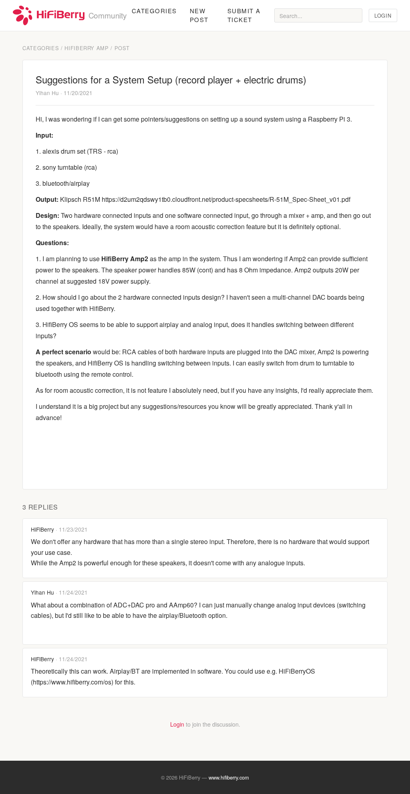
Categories (154, 10)
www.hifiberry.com (229, 777)
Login (382, 15)
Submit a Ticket (244, 15)
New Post (199, 15)
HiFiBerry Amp (86, 48)
